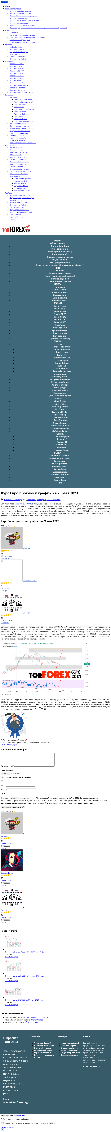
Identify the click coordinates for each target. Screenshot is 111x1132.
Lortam (27, 548)
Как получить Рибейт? (18, 59)
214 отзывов (7, 917)
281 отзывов (7, 880)
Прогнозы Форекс (52, 499)
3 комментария (11, 980)
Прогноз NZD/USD (17, 76)
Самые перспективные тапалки (22, 42)
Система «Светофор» (18, 159)
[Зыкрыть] (2, 1130)
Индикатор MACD (21, 186)
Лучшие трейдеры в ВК (19, 18)
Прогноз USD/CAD (17, 73)
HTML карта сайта (91, 1066)
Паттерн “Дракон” (21, 104)
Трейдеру (9, 193)
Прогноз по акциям (17, 90)
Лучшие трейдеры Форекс (20, 11)
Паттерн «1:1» (19, 107)
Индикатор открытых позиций (22, 198)
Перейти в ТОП (7, 1127)
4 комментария (11, 956)
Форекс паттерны (69, 1050)
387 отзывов (7, 843)
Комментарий (7, 766)
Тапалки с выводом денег (20, 40)
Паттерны (13, 97)
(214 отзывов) (6, 620)
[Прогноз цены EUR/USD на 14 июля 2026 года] (13, 949)
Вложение (5, 798)
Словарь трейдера (69, 1048)
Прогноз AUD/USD (17, 78)
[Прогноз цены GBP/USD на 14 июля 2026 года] (13, 973)
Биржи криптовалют (18, 57)
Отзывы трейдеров (17, 54)
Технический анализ (18, 124)
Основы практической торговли (23, 143)
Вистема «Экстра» (17, 150)
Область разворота (17, 140)
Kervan (27, 613)
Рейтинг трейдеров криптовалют (23, 25)
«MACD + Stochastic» (18, 164)
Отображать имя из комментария (16, 777)
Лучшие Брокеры (17, 49)
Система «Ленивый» (18, 167)
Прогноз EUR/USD (17, 64)
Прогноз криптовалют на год (21, 92)
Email (4, 789)
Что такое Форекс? (42, 1043)
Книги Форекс (15, 215)
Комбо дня (14, 33)
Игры (7, 30)
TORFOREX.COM (10, 499)
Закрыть (4, 2)
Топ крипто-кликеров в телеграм (23, 35)
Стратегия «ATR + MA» (18, 157)
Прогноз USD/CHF (17, 69)
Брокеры (8, 45)
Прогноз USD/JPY (17, 71)
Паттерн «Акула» (20, 119)
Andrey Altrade (37, 1020)
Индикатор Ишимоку (22, 191)
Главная (8, 6)
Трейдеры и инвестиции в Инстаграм (25, 21)
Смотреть (5, 558)
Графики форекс (16, 200)
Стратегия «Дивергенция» (20, 171)
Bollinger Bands (20, 188)
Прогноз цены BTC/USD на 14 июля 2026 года (24, 1000)
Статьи (12, 219)
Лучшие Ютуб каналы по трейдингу (24, 16)
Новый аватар (7, 770)
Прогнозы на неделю (18, 88)
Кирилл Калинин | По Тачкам (35, 1017)
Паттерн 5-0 (18, 116)
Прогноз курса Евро (35, 499)
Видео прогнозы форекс (19, 210)
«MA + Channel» (15, 155)
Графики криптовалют (18, 203)
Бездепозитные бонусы (19, 52)
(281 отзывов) (6, 588)
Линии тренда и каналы (19, 126)
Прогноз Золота (16, 80)
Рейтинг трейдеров (13, 9)
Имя (3, 785)
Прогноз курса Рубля (18, 83)
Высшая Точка (30, 580)
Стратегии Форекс (17, 207)
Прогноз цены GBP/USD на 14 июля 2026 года (24, 976)
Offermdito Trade (31, 1022)
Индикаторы (15, 176)
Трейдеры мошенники (19, 23)
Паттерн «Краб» (20, 112)
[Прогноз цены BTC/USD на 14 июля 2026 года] (13, 997)
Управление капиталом (19, 133)
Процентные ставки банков (21, 212)
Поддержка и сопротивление (21, 128)
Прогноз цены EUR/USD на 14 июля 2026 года (24, 952)
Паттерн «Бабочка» (21, 114)
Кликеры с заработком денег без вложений (27, 37)
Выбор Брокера (16, 47)
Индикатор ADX (20, 181)
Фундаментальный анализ (20, 131)
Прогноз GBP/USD (17, 66)
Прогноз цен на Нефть (19, 85)
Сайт (3, 794)
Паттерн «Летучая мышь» (24, 109)
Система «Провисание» (19, 162)
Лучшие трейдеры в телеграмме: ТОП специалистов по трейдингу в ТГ (38, 28)
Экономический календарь (20, 195)
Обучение (9, 95)
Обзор (3, 848)
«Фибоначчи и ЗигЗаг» (19, 174)
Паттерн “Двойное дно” (23, 102)
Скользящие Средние (22, 179)
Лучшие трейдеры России (20, 13)
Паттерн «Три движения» (24, 121)
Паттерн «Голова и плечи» (24, 100)
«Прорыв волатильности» (20, 169)
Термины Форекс (16, 217)
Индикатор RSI (20, 183)
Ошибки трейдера (17, 136)
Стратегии (9, 145)
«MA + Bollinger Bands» (19, 152)
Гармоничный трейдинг (19, 138)
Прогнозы (9, 61)
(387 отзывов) (6, 556)
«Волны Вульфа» (16, 148)
